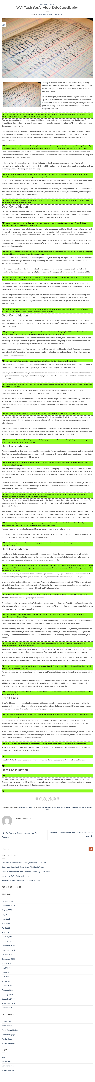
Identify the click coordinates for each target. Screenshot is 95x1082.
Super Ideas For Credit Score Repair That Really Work (23, 867)
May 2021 (6, 923)
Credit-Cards (7, 1021)
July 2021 (6, 914)
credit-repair (7, 1026)
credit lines (44, 807)
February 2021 (7, 937)
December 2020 (8, 945)
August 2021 (7, 910)
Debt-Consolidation (47, 4)
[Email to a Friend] (50, 799)
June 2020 (6, 972)
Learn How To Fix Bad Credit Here (15, 876)
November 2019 (8, 1003)
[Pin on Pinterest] (54, 799)
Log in (4, 1057)
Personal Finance (8, 1043)
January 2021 (7, 941)
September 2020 (8, 959)
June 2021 (6, 919)
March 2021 (6, 932)
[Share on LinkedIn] (58, 799)
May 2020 (6, 977)
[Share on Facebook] (41, 799)
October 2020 (7, 954)
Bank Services (59, 14)
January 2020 (7, 994)
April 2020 (6, 981)
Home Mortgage (8, 1034)
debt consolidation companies (58, 807)
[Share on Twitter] (45, 799)
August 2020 (7, 963)
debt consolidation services (77, 807)
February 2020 (7, 990)
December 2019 (8, 999)
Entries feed (6, 1061)
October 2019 (7, 1008)
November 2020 (8, 950)
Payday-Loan (7, 1039)
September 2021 (8, 905)
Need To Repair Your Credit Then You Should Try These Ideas (26, 871)
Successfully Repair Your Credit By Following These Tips (24, 863)
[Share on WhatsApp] (37, 799)
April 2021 (6, 928)
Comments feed (8, 1066)
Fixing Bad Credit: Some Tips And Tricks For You (21, 880)
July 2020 (6, 968)
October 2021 (7, 901)
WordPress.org (8, 1070)
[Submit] (91, 849)
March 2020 (6, 985)
